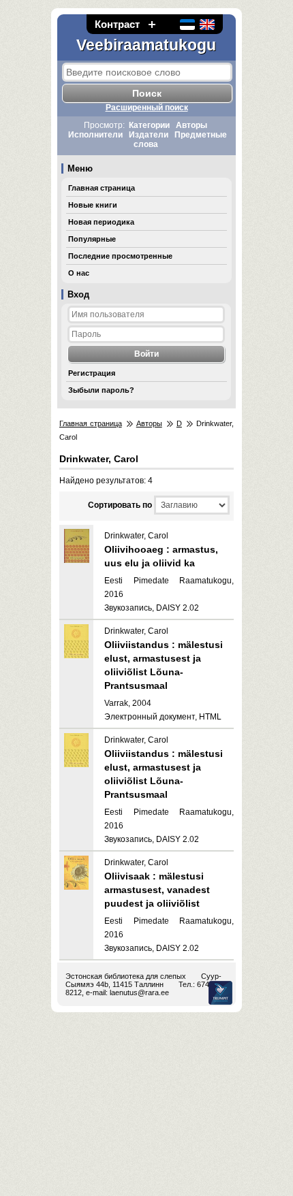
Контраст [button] (117, 24)
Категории (149, 125)
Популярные (92, 239)
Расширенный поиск (147, 107)
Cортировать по (120, 505)
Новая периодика (101, 222)
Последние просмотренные (120, 256)
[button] (152, 24)
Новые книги (92, 205)
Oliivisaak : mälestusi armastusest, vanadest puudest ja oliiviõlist (157, 890)
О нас (78, 273)
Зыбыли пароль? (101, 390)
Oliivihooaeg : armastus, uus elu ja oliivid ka (161, 556)
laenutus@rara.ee (139, 992)
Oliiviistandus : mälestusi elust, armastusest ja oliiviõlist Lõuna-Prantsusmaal (163, 665)
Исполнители (95, 135)
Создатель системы (220, 993)
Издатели (148, 135)
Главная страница (101, 188)
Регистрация (91, 373)
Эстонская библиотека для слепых (125, 976)
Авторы (191, 125)
